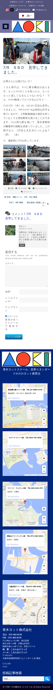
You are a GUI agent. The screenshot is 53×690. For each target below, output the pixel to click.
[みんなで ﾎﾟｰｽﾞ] (38, 151)
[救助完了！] (38, 164)
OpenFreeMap (34, 427)
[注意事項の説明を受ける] (14, 151)
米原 (20, 226)
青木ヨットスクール (35, 2)
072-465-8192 (24, 10)
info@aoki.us (41, 10)
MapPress (27, 427)
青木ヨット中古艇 (37, 6)
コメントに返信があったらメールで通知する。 (11, 322)
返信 (22, 245)
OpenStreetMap (43, 427)
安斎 (12, 188)
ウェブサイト (11, 309)
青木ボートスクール (18, 6)
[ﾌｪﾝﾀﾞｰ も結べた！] (38, 178)
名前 (7, 291)
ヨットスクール (41, 188)
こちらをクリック (19, 649)
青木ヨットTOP (17, 2)
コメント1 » (27, 192)
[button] (25, 404)
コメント (9, 263)
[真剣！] (14, 178)
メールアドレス (11, 300)
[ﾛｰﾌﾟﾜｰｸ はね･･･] (14, 164)
